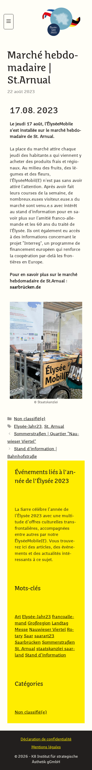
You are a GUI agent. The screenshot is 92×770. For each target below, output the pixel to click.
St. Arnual (54, 427)
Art (18, 617)
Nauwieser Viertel (47, 629)
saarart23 (44, 636)
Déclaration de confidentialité (46, 739)
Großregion (39, 623)
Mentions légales (46, 747)
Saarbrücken (28, 642)
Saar (28, 636)
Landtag (60, 623)
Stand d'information (45, 655)
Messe (21, 629)
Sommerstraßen (58, 642)
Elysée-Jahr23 (28, 427)
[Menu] (8, 21)
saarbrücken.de (25, 287)
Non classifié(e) (29, 419)
